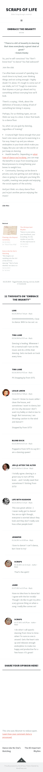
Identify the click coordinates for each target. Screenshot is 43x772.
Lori (14, 310)
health (37, 282)
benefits (19, 282)
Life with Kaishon (21, 499)
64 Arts (21, 32)
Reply (30, 314)
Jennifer (16, 537)
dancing (25, 282)
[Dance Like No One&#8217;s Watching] (11, 261)
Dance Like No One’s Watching (11, 749)
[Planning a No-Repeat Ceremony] (10, 230)
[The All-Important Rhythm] (29, 237)
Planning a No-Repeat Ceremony (10, 238)
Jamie (15, 585)
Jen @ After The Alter (24, 465)
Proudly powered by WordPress (15, 766)
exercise (31, 282)
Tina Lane (17, 335)
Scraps (18, 561)
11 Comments (21, 284)
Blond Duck (18, 440)
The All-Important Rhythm (33, 749)
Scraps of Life (21, 9)
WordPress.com (21, 768)
